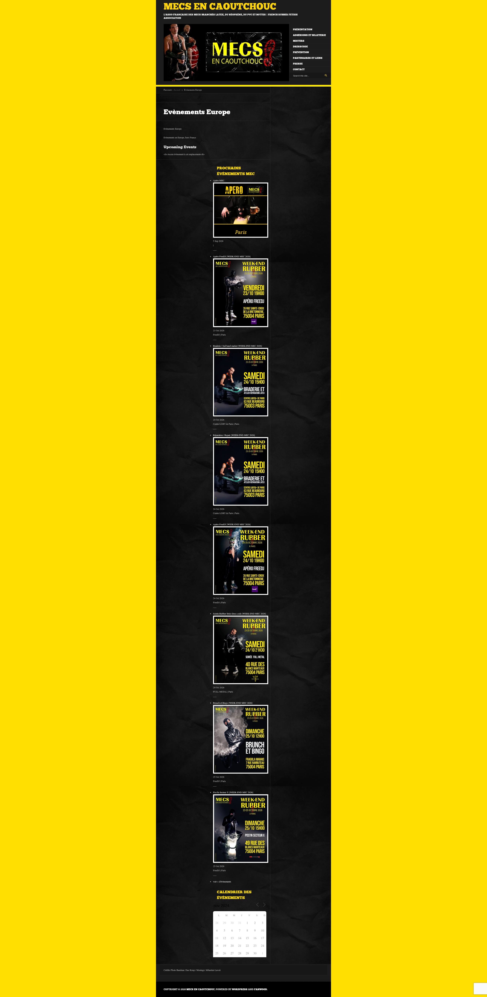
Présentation (302, 29)
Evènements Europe (197, 112)
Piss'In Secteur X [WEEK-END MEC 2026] (233, 792)
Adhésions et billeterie (309, 35)
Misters (298, 41)
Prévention (301, 52)
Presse (298, 63)
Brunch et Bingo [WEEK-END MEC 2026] (232, 702)
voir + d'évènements (222, 881)
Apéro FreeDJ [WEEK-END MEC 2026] (232, 256)
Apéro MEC (218, 180)
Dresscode (300, 46)
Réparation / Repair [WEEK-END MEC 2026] (234, 435)
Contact (299, 69)
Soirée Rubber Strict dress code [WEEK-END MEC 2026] (239, 613)
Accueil (177, 89)
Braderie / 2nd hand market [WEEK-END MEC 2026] (237, 345)
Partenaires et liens (307, 58)
